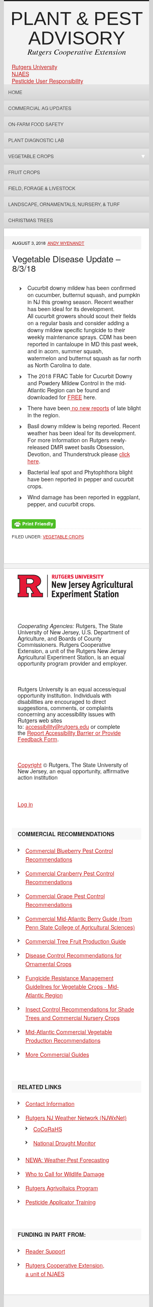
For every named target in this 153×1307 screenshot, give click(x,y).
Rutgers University (34, 67)
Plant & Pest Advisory (77, 28)
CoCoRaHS (47, 1129)
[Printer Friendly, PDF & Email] (34, 523)
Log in (25, 804)
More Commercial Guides (57, 1054)
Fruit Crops (24, 172)
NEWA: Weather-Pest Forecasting (67, 1160)
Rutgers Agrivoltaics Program (62, 1188)
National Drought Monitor (64, 1143)
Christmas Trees (30, 220)
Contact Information (50, 1104)
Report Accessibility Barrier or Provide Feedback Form (69, 736)
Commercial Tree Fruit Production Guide (76, 941)
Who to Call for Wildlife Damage (65, 1174)
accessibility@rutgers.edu (57, 726)
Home (15, 92)
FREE (74, 397)
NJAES (20, 74)
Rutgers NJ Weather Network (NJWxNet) (76, 1118)
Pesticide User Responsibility (47, 81)
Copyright (30, 765)
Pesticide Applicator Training (61, 1202)
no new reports (89, 408)
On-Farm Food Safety (36, 124)
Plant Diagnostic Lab (36, 140)
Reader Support (45, 1251)
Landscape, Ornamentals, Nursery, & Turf (64, 204)
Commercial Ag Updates (39, 108)
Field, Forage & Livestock (41, 188)
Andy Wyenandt (65, 243)
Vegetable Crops (29, 156)
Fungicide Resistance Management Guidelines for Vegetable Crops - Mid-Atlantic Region (72, 986)
